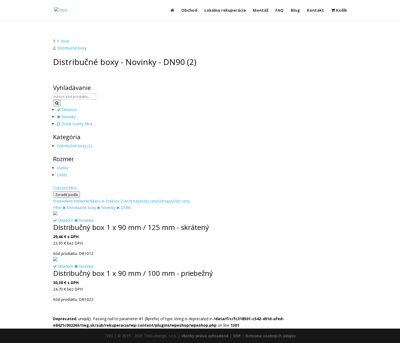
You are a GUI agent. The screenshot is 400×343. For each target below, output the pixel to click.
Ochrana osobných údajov (270, 335)
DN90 (62, 174)
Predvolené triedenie (71, 201)
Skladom (69, 109)
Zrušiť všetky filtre (76, 123)
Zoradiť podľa (66, 194)
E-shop (63, 40)
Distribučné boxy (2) (74, 145)
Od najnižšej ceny (142, 201)
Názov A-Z (98, 201)
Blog (295, 10)
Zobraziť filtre (65, 188)
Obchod (189, 10)
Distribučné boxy (72, 48)
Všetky (62, 167)
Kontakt (315, 10)
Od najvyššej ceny (174, 201)
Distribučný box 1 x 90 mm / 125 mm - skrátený (131, 227)
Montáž (260, 10)
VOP (237, 335)
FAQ (279, 10)
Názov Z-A (117, 201)
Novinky (68, 116)
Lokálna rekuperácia (225, 10)
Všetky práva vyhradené (205, 335)
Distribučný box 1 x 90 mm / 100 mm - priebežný (133, 273)
